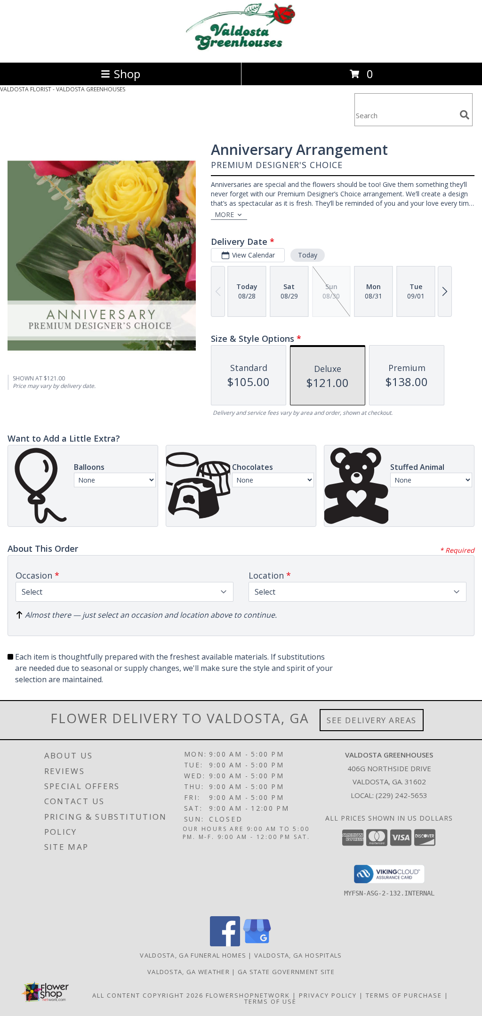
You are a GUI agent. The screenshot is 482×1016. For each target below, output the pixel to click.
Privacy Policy (328, 995)
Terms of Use (270, 1001)
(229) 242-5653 (401, 795)
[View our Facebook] (225, 943)
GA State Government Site (286, 972)
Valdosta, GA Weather (188, 972)
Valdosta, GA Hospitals (298, 955)
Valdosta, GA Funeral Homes (193, 955)
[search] (464, 115)
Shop (127, 73)
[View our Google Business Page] (257, 943)
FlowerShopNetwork (248, 995)
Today (307, 254)
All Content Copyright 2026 (147, 995)
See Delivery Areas (372, 720)
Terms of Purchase (404, 995)
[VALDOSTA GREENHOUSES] (241, 48)
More (224, 214)
